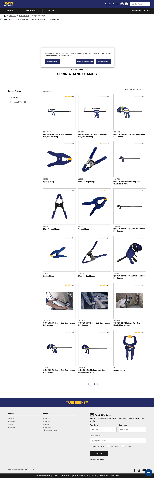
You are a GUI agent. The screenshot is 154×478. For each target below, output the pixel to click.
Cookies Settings (52, 61)
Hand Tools (12, 16)
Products (9, 11)
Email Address (95, 436)
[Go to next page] (99, 384)
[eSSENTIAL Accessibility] (124, 4)
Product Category (15, 91)
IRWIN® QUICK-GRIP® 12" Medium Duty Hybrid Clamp (92, 135)
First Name (94, 425)
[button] (134, 470)
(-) (10, 97)
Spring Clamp (48, 182)
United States (114, 446)
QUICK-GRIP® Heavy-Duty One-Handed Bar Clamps (129, 135)
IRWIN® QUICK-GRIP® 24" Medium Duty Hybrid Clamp (57, 135)
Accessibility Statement (112, 4)
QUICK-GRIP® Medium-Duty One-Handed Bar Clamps (127, 183)
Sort (126, 90)
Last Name (123, 425)
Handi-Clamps (119, 370)
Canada (128, 446)
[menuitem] (10, 11)
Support (51, 11)
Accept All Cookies (103, 61)
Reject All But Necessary (85, 61)
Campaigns (31, 11)
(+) (11, 102)
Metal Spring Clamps (86, 182)
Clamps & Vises (24, 16)
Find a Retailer (136, 11)
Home (5, 16)
